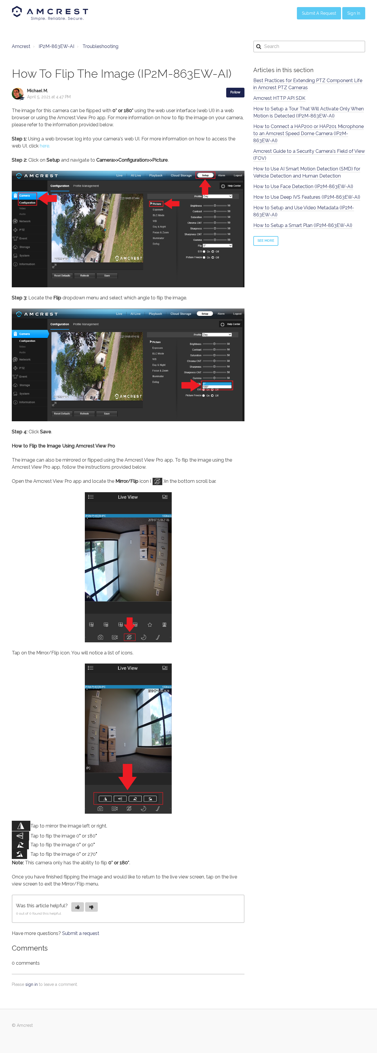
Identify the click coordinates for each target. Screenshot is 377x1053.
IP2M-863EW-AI (56, 46)
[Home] (50, 13)
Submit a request (80, 933)
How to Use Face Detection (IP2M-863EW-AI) (303, 186)
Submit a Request (319, 13)
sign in (31, 984)
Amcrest (21, 46)
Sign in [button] (353, 13)
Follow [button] (235, 92)
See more (265, 241)
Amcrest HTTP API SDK (279, 98)
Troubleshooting (100, 46)
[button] (77, 907)
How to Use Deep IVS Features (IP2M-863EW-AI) (306, 197)
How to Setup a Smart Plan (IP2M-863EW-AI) (302, 225)
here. (45, 146)
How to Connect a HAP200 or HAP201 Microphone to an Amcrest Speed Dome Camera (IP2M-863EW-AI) (308, 133)
